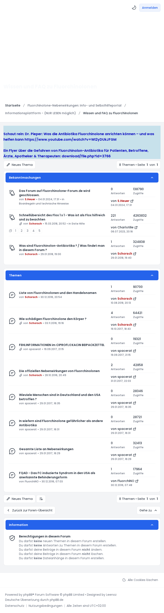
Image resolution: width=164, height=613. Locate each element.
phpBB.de (56, 600)
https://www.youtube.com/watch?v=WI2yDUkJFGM (70, 139)
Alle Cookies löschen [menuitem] (143, 580)
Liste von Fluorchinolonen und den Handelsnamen (58, 293)
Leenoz (111, 595)
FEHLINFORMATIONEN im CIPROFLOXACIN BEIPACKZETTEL (62, 345)
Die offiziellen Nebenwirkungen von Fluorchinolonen (59, 371)
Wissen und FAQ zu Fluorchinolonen (50, 86)
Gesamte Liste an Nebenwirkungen (46, 449)
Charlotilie (125, 227)
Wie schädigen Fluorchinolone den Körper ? (52, 319)
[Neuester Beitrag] (132, 201)
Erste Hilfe (78, 223)
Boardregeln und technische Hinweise (44, 203)
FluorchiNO (32, 481)
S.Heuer (30, 199)
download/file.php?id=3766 (86, 156)
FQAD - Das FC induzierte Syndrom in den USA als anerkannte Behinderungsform (57, 475)
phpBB (27, 595)
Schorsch (35, 223)
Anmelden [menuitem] (150, 8)
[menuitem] (134, 7)
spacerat (35, 349)
